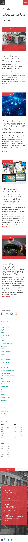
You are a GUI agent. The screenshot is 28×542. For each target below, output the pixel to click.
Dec (15, 427)
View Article (21, 81)
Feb (8, 427)
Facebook (2, 314)
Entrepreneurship (6, 351)
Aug (2, 427)
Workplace (4, 400)
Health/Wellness (5, 359)
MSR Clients (4, 367)
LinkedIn (11, 314)
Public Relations (5, 381)
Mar (2, 437)
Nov (2, 448)
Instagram (16, 314)
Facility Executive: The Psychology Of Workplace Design (12, 58)
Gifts (2, 354)
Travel (3, 394)
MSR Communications (7, 370)
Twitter (7, 314)
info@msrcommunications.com (12, 500)
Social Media (4, 386)
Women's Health (5, 397)
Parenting (4, 378)
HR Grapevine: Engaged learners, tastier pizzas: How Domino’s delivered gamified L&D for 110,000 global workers (12, 196)
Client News (4, 411)
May (2, 433)
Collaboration (5, 335)
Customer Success (6, 343)
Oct (15, 429)
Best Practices (5, 327)
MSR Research (5, 373)
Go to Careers (7, 520)
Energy (3, 348)
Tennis (3, 392)
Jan (8, 429)
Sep (15, 431)
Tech (2, 389)
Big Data (3, 330)
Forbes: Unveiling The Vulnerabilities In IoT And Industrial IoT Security (13, 124)
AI (1, 324)
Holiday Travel (5, 365)
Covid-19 (3, 340)
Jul (2, 429)
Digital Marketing (5, 346)
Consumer (4, 338)
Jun (2, 431)
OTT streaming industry (7, 375)
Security (3, 384)
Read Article (6, 83)
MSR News (4, 413)
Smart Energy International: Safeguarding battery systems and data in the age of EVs (13, 269)
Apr (2, 435)
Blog (2, 332)
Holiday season (5, 362)
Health (3, 357)
